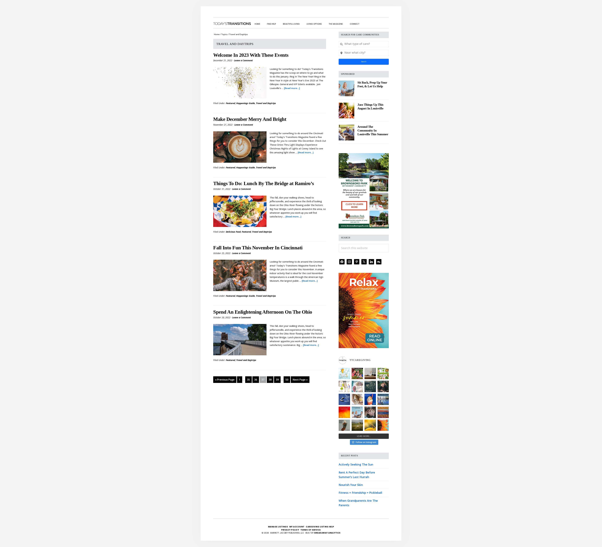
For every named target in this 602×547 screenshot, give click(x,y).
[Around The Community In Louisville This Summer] (346, 132)
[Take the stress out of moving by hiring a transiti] (357, 412)
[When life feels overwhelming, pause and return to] (370, 386)
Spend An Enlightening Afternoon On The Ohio (262, 312)
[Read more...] (292, 88)
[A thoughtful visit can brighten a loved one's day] (370, 373)
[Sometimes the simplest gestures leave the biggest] (357, 399)
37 (263, 379)
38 (271, 379)
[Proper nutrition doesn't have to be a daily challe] (383, 373)
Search (363, 61)
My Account (296, 526)
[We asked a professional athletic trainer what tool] (383, 412)
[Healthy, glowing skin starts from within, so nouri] (344, 373)
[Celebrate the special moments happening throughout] (344, 386)
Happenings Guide (245, 103)
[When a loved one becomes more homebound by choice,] (370, 399)
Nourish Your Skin (351, 485)
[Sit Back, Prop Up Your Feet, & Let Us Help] (346, 88)
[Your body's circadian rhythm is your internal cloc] (357, 386)
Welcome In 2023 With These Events (250, 55)
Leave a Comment (243, 60)
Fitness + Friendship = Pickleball (360, 492)
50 (287, 379)
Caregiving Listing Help (320, 526)
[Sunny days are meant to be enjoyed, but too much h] (344, 412)
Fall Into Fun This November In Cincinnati (258, 247)
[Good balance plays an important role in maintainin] (344, 399)
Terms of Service (311, 530)
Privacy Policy (290, 530)
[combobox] (364, 44)
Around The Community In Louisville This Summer (372, 130)
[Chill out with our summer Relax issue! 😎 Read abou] (383, 425)
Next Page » (300, 380)
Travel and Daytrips (266, 103)
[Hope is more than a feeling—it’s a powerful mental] (370, 425)
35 (249, 379)
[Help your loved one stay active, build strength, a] (383, 399)
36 (256, 379)
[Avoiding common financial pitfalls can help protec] (344, 425)
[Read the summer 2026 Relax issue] (364, 275)
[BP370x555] (364, 155)
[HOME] (232, 23)
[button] (366, 21)
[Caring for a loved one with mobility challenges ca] (370, 412)
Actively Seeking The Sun (356, 464)
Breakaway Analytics (327, 532)
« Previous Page (225, 380)
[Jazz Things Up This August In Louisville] (346, 110)
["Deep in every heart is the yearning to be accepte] (357, 425)
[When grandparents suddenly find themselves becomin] (357, 373)
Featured (230, 103)
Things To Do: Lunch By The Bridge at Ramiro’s (263, 183)
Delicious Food (233, 231)
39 (278, 379)
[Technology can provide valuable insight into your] (383, 386)
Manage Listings (278, 526)
